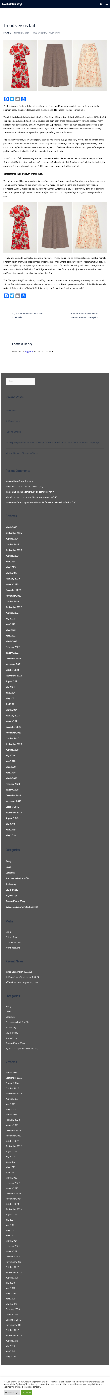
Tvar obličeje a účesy (15, 901)
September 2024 (14, 533)
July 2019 (10, 824)
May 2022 (11, 630)
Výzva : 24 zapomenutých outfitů (22, 907)
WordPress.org (13, 948)
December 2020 (13, 727)
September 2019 (14, 812)
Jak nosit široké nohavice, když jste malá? (27, 315)
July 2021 (10, 687)
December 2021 (13, 658)
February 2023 (13, 578)
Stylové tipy (54, 33)
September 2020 (14, 744)
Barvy (8, 861)
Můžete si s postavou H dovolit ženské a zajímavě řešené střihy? (44, 502)
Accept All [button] (27, 1392)
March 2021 (11, 710)
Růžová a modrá (13, 431)
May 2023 (11, 567)
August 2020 (12, 750)
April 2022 (10, 635)
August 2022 (12, 613)
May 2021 (11, 698)
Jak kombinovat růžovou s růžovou (22, 453)
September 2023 (14, 550)
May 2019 (11, 835)
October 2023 (12, 544)
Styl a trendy (39, 33)
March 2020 (11, 778)
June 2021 (10, 693)
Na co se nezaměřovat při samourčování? (33, 492)
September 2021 (14, 675)
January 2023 (12, 584)
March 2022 (11, 641)
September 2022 (14, 607)
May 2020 (11, 767)
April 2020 (10, 772)
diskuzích (31, 106)
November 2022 (13, 596)
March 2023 (11, 573)
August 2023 (12, 556)
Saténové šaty (13, 421)
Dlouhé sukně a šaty (23, 481)
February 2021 (13, 715)
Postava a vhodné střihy (18, 878)
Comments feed (13, 942)
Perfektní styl (12, 4)
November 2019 (13, 801)
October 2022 (12, 601)
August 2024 (12, 538)
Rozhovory (11, 884)
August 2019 (12, 818)
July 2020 (10, 755)
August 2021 (12, 681)
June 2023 (10, 561)
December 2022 (13, 590)
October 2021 (12, 670)
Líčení (8, 867)
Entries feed (11, 937)
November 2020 (13, 732)
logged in (29, 351)
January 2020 (12, 789)
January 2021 (12, 721)
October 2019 (12, 807)
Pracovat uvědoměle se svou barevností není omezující (84, 315)
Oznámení (10, 872)
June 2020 (10, 761)
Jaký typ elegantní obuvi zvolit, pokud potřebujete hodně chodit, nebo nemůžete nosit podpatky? (52, 442)
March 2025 (11, 527)
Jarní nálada (11, 410)
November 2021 (13, 664)
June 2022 (10, 624)
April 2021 (10, 704)
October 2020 (12, 738)
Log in (8, 932)
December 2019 (13, 795)
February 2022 (13, 647)
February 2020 (13, 784)
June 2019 (10, 829)
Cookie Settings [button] (11, 1392)
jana (8, 33)
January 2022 (12, 653)
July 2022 (10, 618)
